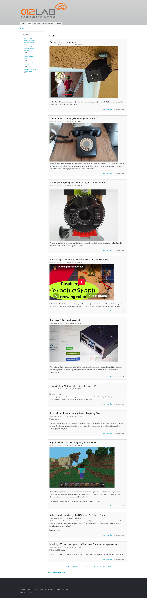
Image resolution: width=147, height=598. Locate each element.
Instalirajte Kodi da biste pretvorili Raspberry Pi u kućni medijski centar (83, 544)
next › (104, 566)
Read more (105, 109)
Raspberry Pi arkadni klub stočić (29, 63)
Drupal (30, 592)
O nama (58, 23)
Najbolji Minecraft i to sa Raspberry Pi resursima (72, 442)
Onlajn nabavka (47, 23)
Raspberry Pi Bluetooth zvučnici (64, 320)
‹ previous (75, 566)
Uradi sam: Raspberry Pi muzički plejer (30, 70)
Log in (112, 109)
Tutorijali (37, 23)
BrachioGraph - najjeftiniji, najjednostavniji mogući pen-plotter (79, 259)
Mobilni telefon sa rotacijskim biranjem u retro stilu (73, 118)
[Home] (44, 11)
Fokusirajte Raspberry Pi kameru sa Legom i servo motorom (77, 182)
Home (23, 23)
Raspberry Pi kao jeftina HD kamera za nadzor (29, 56)
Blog (29, 23)
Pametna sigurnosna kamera (62, 41)
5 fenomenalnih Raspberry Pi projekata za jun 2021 (30, 48)
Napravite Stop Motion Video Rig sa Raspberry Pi (72, 385)
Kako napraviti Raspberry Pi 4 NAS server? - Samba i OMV (77, 515)
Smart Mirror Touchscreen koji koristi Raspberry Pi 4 (74, 413)
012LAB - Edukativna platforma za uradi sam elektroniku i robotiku (30, 40)
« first (68, 566)
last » (110, 566)
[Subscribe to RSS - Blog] (56, 571)
